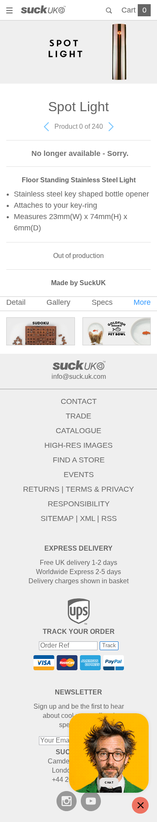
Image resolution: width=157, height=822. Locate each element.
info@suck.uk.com (78, 376)
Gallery (58, 302)
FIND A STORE (79, 460)
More (142, 302)
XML (87, 518)
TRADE (78, 416)
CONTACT (79, 401)
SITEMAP (57, 518)
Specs (102, 302)
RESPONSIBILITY (79, 504)
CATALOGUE (78, 430)
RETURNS (41, 489)
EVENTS (79, 474)
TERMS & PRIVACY (100, 489)
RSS (109, 518)
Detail (16, 302)
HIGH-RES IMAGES (78, 445)
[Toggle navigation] (10, 11)
